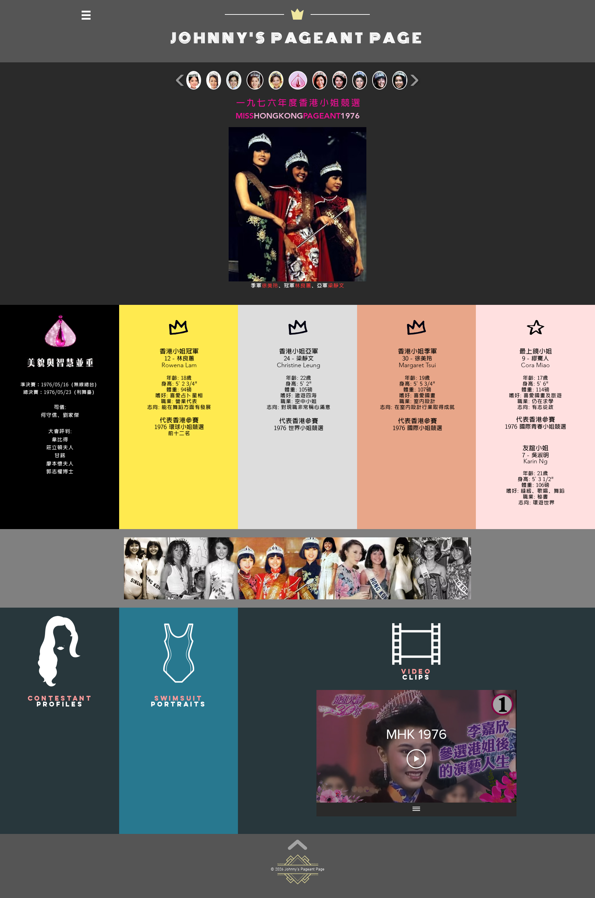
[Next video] (502, 746)
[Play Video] (416, 758)
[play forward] (414, 80)
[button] (86, 15)
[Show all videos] (416, 809)
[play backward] (180, 80)
